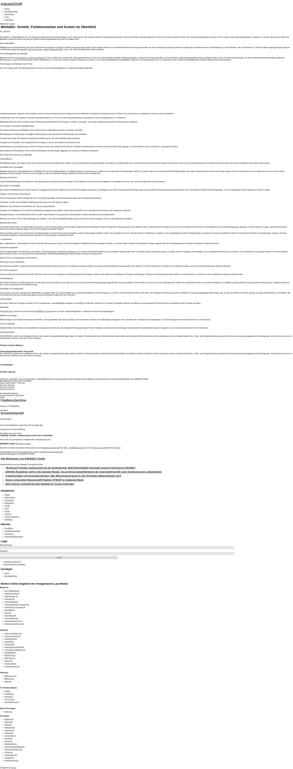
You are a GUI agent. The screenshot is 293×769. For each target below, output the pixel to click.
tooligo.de (9, 697)
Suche (7, 511)
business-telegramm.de (14, 624)
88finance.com (10, 676)
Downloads (9, 14)
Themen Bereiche (12, 517)
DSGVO (116, 448)
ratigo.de (8, 681)
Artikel (7, 495)
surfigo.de (9, 661)
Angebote (71, 252)
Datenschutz (98, 448)
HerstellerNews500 (12, 531)
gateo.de (8, 725)
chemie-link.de (10, 664)
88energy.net (10, 658)
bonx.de (8, 613)
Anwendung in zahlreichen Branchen (31, 58)
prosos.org (9, 733)
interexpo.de (10, 599)
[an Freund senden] (27, 379)
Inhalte (7, 506)
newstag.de (9, 758)
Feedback (9, 528)
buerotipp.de (10, 610)
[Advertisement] (34, 91)
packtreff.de (9, 642)
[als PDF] (13, 379)
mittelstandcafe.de (12, 594)
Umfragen (9, 519)
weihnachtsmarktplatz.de (15, 747)
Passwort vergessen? (12, 562)
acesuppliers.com (12, 702)
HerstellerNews (11, 576)
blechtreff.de (10, 644)
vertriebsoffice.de (11, 618)
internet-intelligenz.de (13, 749)
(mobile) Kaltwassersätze (53, 49)
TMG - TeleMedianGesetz (73, 448)
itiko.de (7, 691)
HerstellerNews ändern (29, 452)
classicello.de (10, 736)
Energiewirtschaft (12, 412)
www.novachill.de (7, 332)
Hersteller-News (11, 11)
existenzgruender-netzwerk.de (17, 605)
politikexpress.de (11, 760)
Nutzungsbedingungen (14, 537)
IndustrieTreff (11, 4)
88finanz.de (9, 679)
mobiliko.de (9, 694)
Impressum (9, 20)
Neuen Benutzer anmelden (15, 564)
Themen (8, 514)
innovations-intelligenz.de (15, 650)
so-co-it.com (9, 699)
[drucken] (4, 379)
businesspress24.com (13, 621)
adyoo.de (8, 741)
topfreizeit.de (10, 727)
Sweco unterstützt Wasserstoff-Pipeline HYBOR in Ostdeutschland (44, 479)
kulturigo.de (9, 730)
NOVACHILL (266, 233)
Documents (9, 500)
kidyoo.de (8, 722)
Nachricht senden (23, 444)
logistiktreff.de (10, 653)
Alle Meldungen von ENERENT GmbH (23, 458)
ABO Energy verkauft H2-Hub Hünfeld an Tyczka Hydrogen (39, 483)
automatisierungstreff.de (14, 647)
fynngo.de (9, 752)
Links (7, 17)
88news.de (9, 719)
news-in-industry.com (13, 633)
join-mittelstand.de (12, 591)
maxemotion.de (11, 755)
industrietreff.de (11, 639)
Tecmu (13, 768)
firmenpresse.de (11, 596)
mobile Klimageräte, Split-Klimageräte (26, 49)
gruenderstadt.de (11, 602)
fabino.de (8, 712)
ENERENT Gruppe (43, 311)
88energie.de (10, 655)
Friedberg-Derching (13, 400)
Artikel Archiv (10, 498)
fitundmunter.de (11, 744)
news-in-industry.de (12, 636)
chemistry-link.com (12, 666)
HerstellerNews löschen (10, 452)
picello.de (8, 738)
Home (7, 9)
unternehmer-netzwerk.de (15, 607)
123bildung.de (10, 616)
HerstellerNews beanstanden (51, 452)
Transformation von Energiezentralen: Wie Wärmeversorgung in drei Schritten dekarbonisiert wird (63, 475)
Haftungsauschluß (48, 448)
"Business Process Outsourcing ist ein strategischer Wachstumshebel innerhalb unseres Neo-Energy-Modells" (70, 467)
